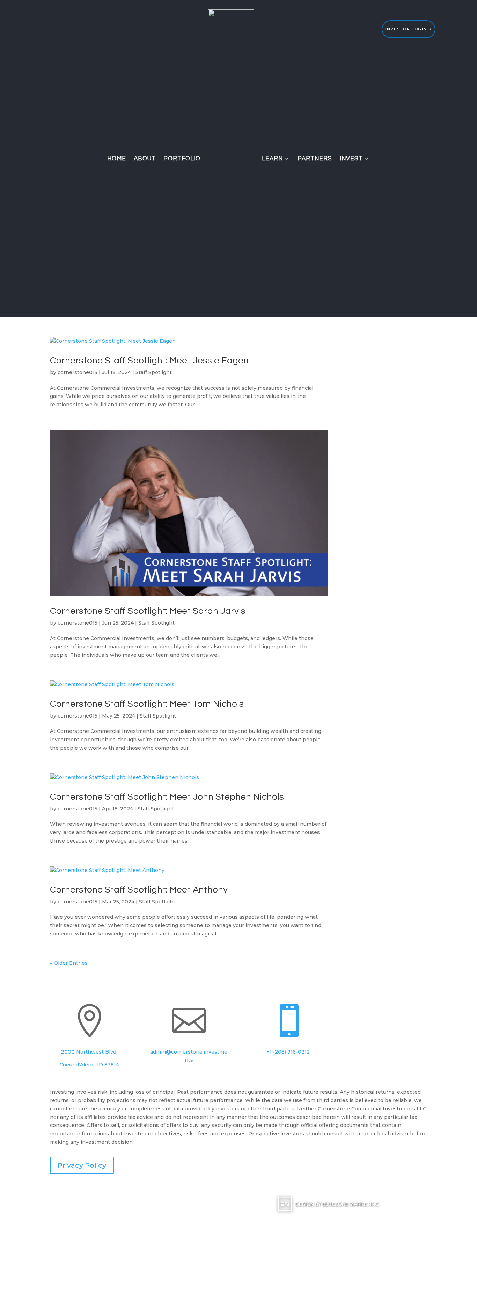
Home (116, 158)
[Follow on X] (415, 1009)
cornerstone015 (77, 372)
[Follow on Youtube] (401, 1009)
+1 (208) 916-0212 (288, 1052)
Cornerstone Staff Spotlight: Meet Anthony (139, 889)
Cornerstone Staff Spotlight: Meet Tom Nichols (147, 703)
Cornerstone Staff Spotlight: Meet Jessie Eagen (149, 360)
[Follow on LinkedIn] (387, 1009)
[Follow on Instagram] (373, 1009)
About (145, 158)
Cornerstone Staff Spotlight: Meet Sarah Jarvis (147, 611)
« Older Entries (69, 963)
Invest (351, 158)
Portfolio (181, 158)
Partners (315, 158)
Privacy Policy (82, 1165)
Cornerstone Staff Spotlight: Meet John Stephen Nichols (167, 796)
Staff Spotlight (153, 372)
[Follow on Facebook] (359, 1009)
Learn (272, 158)
